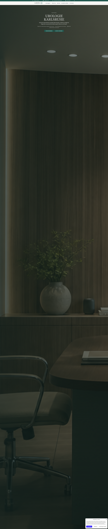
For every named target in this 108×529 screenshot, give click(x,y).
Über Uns (54, 3)
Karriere (58, 3)
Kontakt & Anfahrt (64, 3)
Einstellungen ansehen (102, 526)
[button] (106, 519)
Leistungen (48, 3)
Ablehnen (95, 526)
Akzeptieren (89, 526)
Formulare (72, 3)
